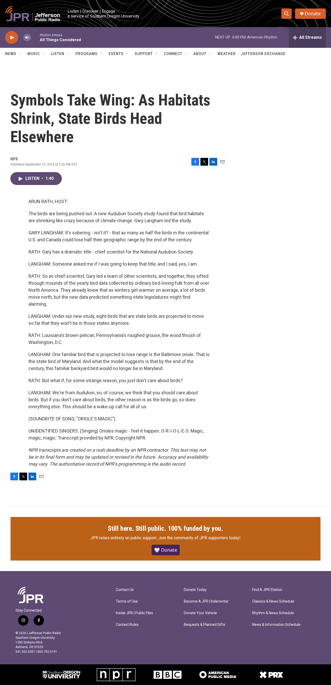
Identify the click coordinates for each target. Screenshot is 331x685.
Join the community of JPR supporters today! (199, 537)
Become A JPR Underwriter (206, 601)
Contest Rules (127, 625)
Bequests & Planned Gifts (204, 625)
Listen (57, 54)
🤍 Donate (165, 550)
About (199, 54)
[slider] (35, 37)
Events (116, 54)
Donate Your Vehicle (200, 613)
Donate (313, 13)
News (10, 54)
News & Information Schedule (276, 625)
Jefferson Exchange (263, 54)
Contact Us (125, 590)
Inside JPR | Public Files (134, 613)
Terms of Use (127, 601)
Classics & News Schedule (273, 601)
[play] (11, 38)
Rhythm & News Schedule (273, 613)
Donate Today (195, 590)
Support (144, 54)
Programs (86, 54)
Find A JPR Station (267, 590)
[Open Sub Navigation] (20, 54)
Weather (226, 54)
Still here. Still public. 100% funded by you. (165, 528)
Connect (173, 54)
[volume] (27, 37)
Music (33, 54)
